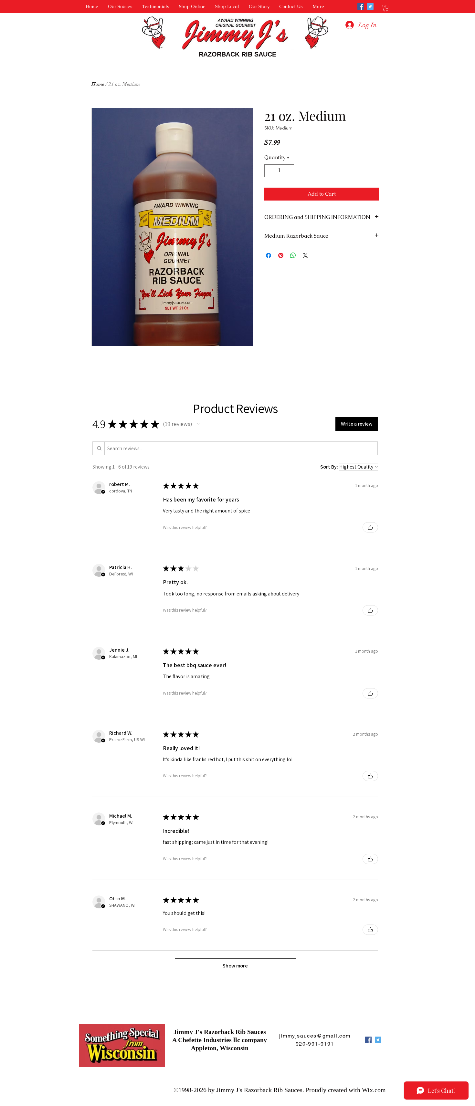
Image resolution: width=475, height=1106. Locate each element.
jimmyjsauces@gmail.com (315, 1036)
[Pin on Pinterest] (281, 255)
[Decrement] (269, 171)
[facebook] (360, 6)
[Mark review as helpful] (370, 527)
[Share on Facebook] (268, 255)
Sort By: (329, 466)
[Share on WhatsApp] (293, 255)
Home (97, 84)
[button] (385, 8)
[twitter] (370, 6)
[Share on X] (305, 255)
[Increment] (288, 171)
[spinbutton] (279, 171)
